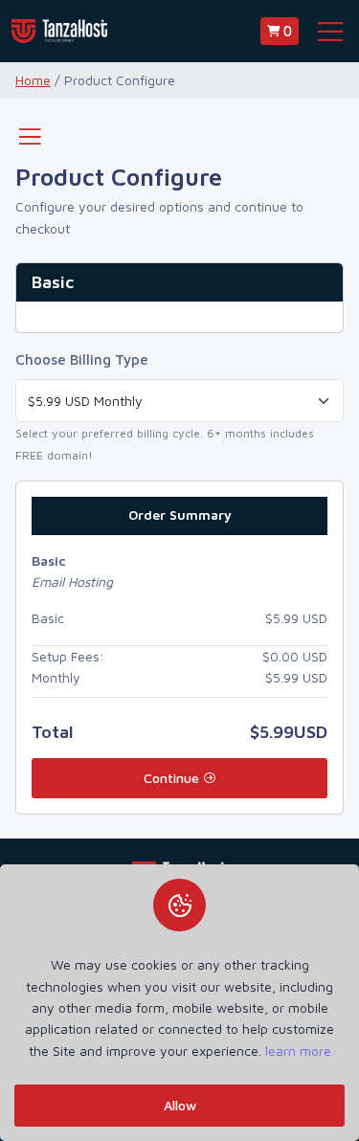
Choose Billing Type (81, 359)
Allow (180, 1105)
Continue (173, 778)
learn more (298, 1050)
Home (33, 80)
